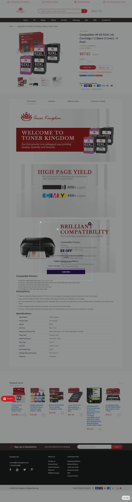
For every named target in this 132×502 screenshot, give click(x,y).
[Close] (89, 223)
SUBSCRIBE (66, 272)
